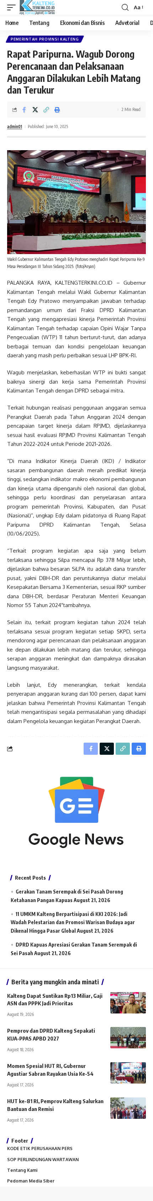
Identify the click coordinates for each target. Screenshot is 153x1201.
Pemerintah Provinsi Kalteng (45, 39)
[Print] (57, 109)
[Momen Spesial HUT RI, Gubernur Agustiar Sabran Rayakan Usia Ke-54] (128, 1073)
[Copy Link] (46, 109)
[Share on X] (35, 109)
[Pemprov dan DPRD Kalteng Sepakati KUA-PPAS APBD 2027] (128, 1037)
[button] (13, 7)
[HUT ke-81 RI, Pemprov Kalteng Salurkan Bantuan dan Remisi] (128, 1108)
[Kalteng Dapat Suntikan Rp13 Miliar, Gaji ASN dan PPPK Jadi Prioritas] (128, 1002)
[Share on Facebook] (24, 109)
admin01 (14, 126)
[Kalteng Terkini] (37, 7)
